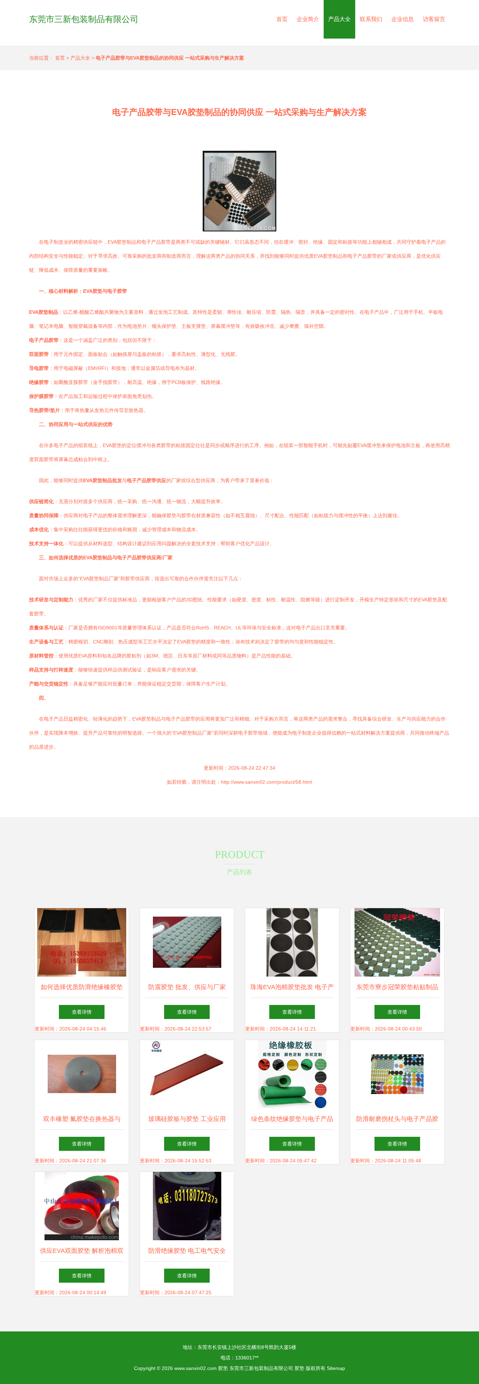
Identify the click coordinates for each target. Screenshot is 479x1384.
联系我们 (371, 19)
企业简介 (308, 19)
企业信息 (402, 19)
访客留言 (434, 19)
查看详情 (82, 1012)
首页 (282, 19)
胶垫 (223, 1368)
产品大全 (339, 19)
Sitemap (336, 1368)
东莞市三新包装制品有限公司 (84, 19)
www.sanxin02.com (195, 1368)
